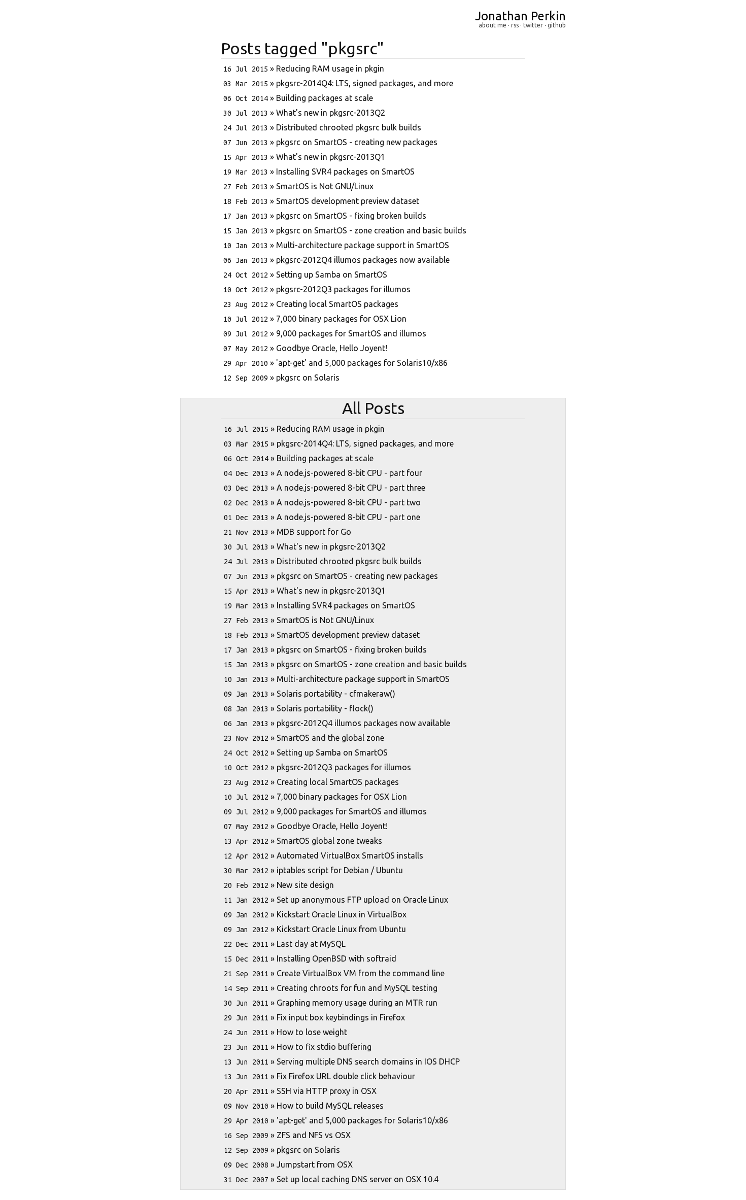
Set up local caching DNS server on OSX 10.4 (357, 1179)
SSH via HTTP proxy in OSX (327, 1090)
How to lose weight (312, 1032)
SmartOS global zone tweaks (329, 840)
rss (515, 25)
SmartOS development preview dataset (347, 200)
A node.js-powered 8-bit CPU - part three (351, 487)
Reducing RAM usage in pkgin (330, 68)
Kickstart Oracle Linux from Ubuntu (341, 929)
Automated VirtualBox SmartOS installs (350, 855)
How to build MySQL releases (330, 1105)
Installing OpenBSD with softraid (336, 958)
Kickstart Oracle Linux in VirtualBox (341, 914)
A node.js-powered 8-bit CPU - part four (349, 472)
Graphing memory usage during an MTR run (357, 1002)
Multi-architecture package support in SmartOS (362, 245)
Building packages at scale (324, 97)
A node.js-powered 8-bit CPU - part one (348, 517)
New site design (305, 884)
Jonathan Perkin (520, 16)
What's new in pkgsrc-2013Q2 (330, 112)
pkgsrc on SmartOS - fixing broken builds (351, 215)
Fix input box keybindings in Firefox (341, 1017)
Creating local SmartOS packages (337, 303)
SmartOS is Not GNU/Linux (325, 186)
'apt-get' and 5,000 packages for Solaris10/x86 (362, 362)
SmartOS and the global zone (330, 737)
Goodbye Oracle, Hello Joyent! (331, 348)
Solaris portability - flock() (325, 708)
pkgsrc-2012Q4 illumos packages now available (363, 259)
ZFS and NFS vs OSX (314, 1135)
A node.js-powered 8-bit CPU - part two (349, 502)
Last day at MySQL (311, 943)
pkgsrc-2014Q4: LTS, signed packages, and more (364, 83)
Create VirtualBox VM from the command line (361, 973)
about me (492, 25)
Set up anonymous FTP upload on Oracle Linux (362, 899)
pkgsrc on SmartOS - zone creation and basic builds (371, 230)
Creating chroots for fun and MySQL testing (357, 987)
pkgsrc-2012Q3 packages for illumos (343, 289)
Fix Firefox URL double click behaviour (346, 1076)
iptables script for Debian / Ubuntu (340, 870)
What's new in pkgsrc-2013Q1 (330, 156)
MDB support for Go (314, 531)
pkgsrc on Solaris (308, 377)
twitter (533, 25)
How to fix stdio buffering (324, 1046)
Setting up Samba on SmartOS (331, 274)
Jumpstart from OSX (315, 1164)
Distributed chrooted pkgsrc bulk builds (348, 127)
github (557, 25)
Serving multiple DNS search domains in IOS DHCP (368, 1061)
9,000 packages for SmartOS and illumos (351, 333)
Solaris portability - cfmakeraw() (336, 693)
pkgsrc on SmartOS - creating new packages (356, 142)
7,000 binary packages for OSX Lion (341, 318)
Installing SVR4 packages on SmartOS (345, 171)
